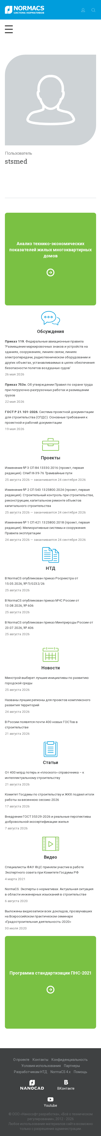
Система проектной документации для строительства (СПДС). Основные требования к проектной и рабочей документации (49, 417)
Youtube (50, 1105)
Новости (50, 667)
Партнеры (72, 1066)
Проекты (50, 457)
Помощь (80, 1072)
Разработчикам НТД (30, 1072)
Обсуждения (50, 331)
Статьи (50, 762)
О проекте (21, 1060)
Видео (50, 857)
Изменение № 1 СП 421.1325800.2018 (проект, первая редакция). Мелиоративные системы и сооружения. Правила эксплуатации (47, 527)
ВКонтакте (66, 1088)
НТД (50, 568)
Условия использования (41, 1066)
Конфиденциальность (69, 1060)
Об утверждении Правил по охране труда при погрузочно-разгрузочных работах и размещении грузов (49, 389)
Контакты (40, 1060)
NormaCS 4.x (60, 1072)
